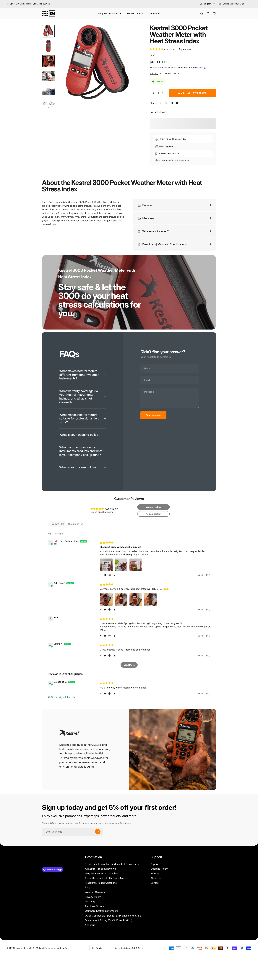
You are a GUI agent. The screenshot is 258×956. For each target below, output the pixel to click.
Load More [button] (129, 665)
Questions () (75, 524)
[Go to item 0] (48, 31)
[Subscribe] (97, 831)
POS (38, 948)
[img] (106, 542)
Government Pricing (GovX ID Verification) (108, 920)
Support (155, 864)
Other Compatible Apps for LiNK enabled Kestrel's (113, 915)
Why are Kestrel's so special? (101, 873)
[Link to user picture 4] (150, 599)
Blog (87, 887)
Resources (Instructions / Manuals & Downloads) (112, 864)
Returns (154, 873)
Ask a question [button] (153, 514)
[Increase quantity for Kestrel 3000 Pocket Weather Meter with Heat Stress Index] (163, 93)
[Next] (130, 71)
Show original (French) (63, 697)
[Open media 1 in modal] (97, 65)
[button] (157, 49)
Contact (154, 882)
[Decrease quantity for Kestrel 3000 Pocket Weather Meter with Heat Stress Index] (153, 93)
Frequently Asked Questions (101, 882)
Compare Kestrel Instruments (101, 910)
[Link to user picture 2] (121, 564)
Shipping (154, 73)
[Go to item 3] (48, 61)
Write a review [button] (153, 507)
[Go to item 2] (48, 46)
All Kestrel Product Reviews (100, 868)
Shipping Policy (159, 868)
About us (90, 925)
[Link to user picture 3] (135, 564)
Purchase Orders (94, 906)
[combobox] (207, 4)
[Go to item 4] (48, 76)
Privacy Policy (93, 896)
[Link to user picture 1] (106, 564)
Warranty (90, 901)
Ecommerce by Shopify (55, 948)
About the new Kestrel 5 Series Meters (106, 878)
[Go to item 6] (48, 106)
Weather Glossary (95, 892)
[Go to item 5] (48, 91)
